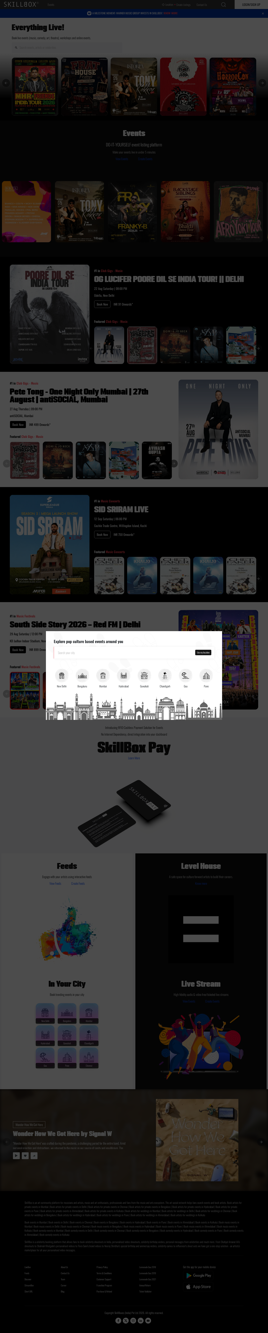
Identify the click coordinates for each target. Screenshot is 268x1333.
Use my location (203, 652)
